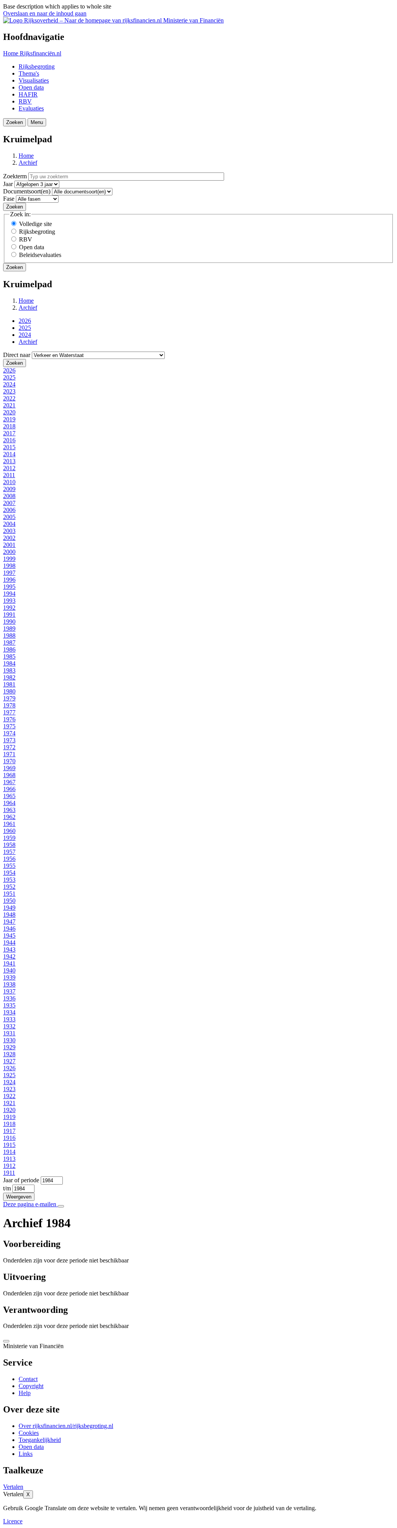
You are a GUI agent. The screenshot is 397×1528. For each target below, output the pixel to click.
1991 (9, 614)
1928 (9, 1054)
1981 (9, 684)
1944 (9, 942)
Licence (12, 1521)
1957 (9, 852)
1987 (9, 642)
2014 (9, 454)
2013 (9, 461)
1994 (9, 593)
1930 (9, 1040)
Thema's (29, 73)
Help (25, 1393)
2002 (9, 538)
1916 (9, 1138)
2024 (25, 334)
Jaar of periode (21, 1180)
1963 (9, 810)
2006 (9, 510)
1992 (9, 607)
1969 (9, 768)
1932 (9, 1026)
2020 (9, 412)
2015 (9, 447)
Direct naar (16, 355)
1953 (9, 879)
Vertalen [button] (13, 1486)
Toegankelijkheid (40, 1440)
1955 (9, 865)
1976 (9, 719)
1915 (9, 1145)
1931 (9, 1033)
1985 (9, 656)
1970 (9, 761)
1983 (9, 670)
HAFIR (28, 94)
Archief (28, 162)
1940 (9, 970)
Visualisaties (34, 80)
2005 (9, 517)
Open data (31, 87)
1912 (9, 1165)
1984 (9, 663)
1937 (9, 991)
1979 (9, 698)
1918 (9, 1124)
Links (26, 1453)
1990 (9, 621)
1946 (9, 928)
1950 (9, 900)
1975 (9, 726)
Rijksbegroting (37, 66)
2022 (9, 398)
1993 (9, 600)
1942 (9, 956)
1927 (9, 1061)
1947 (9, 921)
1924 (9, 1082)
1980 (9, 691)
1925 (9, 1075)
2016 (9, 440)
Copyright (31, 1386)
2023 (9, 391)
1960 (9, 831)
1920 (9, 1110)
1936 (9, 998)
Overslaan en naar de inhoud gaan (44, 13)
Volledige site (35, 224)
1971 (9, 754)
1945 (9, 935)
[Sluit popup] (6, 1341)
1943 (9, 949)
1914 (9, 1152)
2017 (9, 433)
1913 (9, 1158)
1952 (9, 886)
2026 (25, 320)
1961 (9, 824)
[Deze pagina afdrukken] (61, 1206)
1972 (9, 747)
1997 (9, 572)
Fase (8, 198)
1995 (9, 586)
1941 (9, 963)
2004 (9, 524)
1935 (9, 1005)
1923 (9, 1089)
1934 (9, 1012)
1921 (9, 1103)
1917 (9, 1131)
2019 (9, 419)
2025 (25, 327)
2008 (9, 496)
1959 (9, 838)
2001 (9, 545)
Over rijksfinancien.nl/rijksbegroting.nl (66, 1426)
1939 (9, 977)
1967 (9, 782)
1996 (9, 579)
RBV (25, 101)
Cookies (29, 1433)
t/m (7, 1188)
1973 (9, 740)
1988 (9, 635)
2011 (9, 475)
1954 (9, 872)
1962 (9, 817)
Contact (28, 1379)
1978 (9, 705)
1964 (9, 803)
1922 (9, 1096)
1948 (9, 914)
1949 (9, 907)
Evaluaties (31, 108)
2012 (9, 468)
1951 (9, 893)
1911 (9, 1172)
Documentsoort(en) (26, 191)
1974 (9, 733)
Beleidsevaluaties (40, 255)
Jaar (8, 184)
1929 (9, 1047)
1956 (9, 858)
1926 (9, 1068)
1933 (9, 1019)
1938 (9, 984)
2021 (9, 405)
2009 (9, 489)
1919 (9, 1117)
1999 (9, 558)
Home (26, 155)
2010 (9, 482)
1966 (9, 789)
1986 (9, 649)
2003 (9, 531)
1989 (9, 628)
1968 (9, 775)
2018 (9, 426)
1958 (9, 845)
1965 (9, 796)
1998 (9, 565)
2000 (9, 551)
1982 (9, 677)
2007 (9, 503)
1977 (9, 712)
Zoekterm (15, 176)
